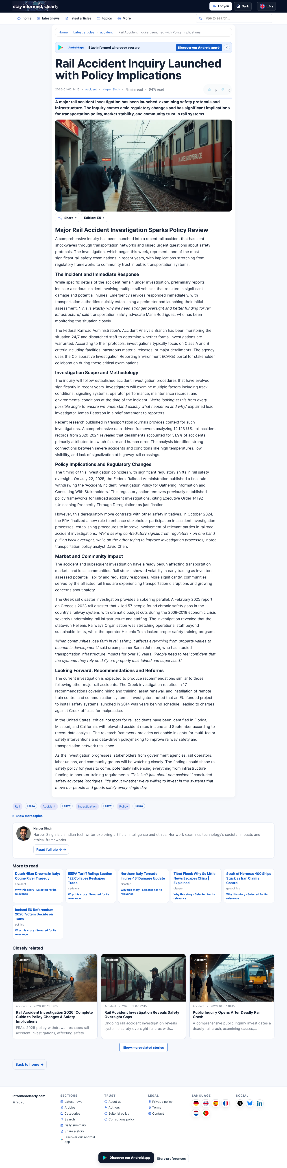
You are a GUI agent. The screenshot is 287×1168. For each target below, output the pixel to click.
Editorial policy (119, 1113)
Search (70, 1119)
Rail (17, 806)
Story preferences (171, 1158)
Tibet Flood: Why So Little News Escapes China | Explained (194, 878)
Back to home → (29, 1064)
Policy (123, 806)
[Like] (209, 89)
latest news (51, 18)
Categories (72, 1113)
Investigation (87, 806)
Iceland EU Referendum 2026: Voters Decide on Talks (34, 914)
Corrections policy (122, 1119)
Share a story (74, 1131)
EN (269, 6)
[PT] (206, 1113)
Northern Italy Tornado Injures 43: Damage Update (143, 875)
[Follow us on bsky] (250, 1103)
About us (115, 1101)
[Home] (36, 6)
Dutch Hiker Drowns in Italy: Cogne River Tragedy (37, 875)
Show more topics (29, 816)
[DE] (196, 1103)
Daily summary (75, 1125)
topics (107, 18)
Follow (31, 806)
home (27, 18)
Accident (91, 89)
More (127, 18)
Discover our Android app (199, 47)
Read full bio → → (51, 849)
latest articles (81, 18)
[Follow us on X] (240, 1103)
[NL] (196, 1113)
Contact (158, 1113)
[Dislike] (223, 89)
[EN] (206, 1103)
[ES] (216, 1103)
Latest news (73, 1101)
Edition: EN (92, 218)
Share (68, 218)
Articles (70, 1107)
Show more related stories (143, 1047)
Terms (156, 1107)
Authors (114, 1107)
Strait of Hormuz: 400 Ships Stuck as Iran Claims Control (248, 878)
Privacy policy (162, 1101)
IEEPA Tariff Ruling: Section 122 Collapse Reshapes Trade (90, 878)
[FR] (226, 1103)
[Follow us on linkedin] (260, 1103)
